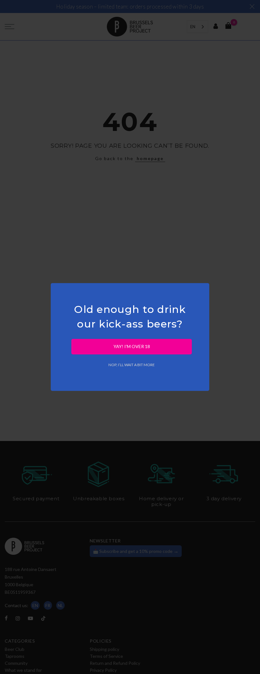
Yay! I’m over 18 (132, 346)
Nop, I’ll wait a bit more (131, 364)
